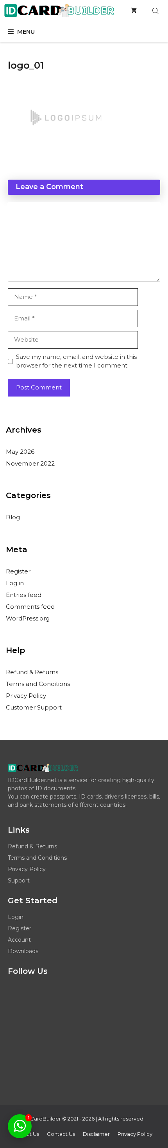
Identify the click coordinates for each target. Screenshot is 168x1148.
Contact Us (61, 1134)
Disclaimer (96, 1134)
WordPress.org (28, 618)
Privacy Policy (26, 695)
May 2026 (20, 451)
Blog (13, 517)
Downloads (23, 951)
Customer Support (34, 707)
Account (19, 939)
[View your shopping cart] (134, 10)
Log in (15, 583)
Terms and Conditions (38, 684)
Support (19, 880)
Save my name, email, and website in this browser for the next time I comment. (76, 361)
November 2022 (30, 463)
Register (18, 571)
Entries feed (23, 595)
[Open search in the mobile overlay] (156, 11)
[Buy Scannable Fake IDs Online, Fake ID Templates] (59, 10)
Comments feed (30, 606)
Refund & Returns (32, 672)
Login (15, 917)
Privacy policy (135, 1134)
